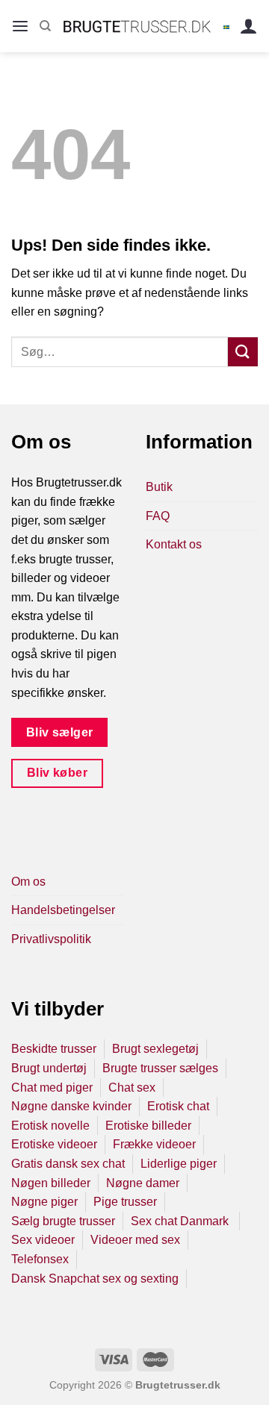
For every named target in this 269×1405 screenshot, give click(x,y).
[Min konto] (249, 26)
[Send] (243, 351)
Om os (28, 881)
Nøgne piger (44, 1201)
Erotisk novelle (50, 1125)
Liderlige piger (178, 1163)
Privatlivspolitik (51, 939)
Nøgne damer (142, 1183)
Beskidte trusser (53, 1048)
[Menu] (20, 26)
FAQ (158, 516)
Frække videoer (154, 1144)
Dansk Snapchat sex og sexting (95, 1278)
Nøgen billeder (50, 1183)
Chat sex (131, 1087)
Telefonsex (40, 1259)
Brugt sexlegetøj (155, 1048)
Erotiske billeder (148, 1125)
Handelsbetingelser (63, 910)
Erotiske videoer (54, 1144)
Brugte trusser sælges (160, 1068)
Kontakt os (174, 544)
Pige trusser (125, 1201)
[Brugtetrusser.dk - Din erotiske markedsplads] (137, 26)
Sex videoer (43, 1239)
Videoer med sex (135, 1239)
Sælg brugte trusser (63, 1221)
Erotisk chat (178, 1106)
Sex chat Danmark (181, 1221)
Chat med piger (52, 1087)
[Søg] (45, 26)
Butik (159, 487)
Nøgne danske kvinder (71, 1106)
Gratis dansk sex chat (68, 1163)
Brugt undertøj (49, 1068)
